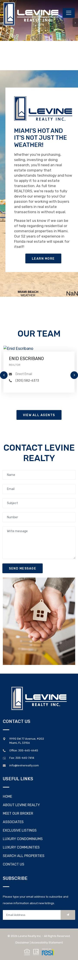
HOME (7, 796)
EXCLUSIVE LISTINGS (20, 830)
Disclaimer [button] (22, 942)
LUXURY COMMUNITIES (21, 847)
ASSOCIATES (13, 822)
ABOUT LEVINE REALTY (21, 805)
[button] (39, 951)
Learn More (43, 259)
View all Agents (39, 415)
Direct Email (23, 374)
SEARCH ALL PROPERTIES (23, 856)
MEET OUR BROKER (18, 813)
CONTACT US (13, 864)
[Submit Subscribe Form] (68, 915)
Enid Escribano (26, 358)
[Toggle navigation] (69, 13)
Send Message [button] (22, 568)
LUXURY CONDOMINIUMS (23, 839)
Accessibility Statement (47, 942)
